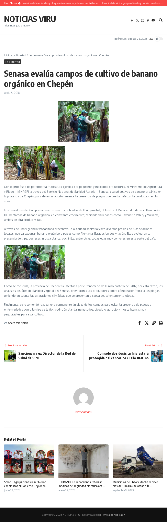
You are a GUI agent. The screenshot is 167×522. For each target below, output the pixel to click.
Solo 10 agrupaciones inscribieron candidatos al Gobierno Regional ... (25, 484)
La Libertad (19, 55)
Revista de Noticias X (113, 514)
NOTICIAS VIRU (30, 19)
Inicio (7, 55)
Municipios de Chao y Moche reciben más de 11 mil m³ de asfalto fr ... (135, 484)
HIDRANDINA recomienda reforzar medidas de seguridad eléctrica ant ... (81, 484)
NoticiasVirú (83, 412)
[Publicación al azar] (151, 38)
